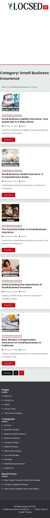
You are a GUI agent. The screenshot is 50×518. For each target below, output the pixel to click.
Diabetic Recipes (11, 446)
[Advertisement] (25, 38)
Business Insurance (12, 438)
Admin (23, 126)
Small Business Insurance (12, 115)
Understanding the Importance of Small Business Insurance (22, 286)
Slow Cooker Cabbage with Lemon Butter (21, 489)
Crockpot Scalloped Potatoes (16, 484)
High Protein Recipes (13, 451)
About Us (8, 396)
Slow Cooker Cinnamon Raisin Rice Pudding (22, 480)
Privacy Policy (10, 409)
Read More (8, 140)
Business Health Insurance (15, 434)
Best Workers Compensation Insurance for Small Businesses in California (21, 342)
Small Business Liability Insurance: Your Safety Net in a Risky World (25, 120)
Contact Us (9, 400)
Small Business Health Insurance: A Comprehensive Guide (22, 176)
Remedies (8, 459)
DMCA (7, 404)
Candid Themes (25, 512)
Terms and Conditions (13, 413)
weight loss (9, 468)
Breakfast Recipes (11, 429)
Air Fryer (7, 425)
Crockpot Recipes (11, 442)
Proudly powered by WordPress (16, 509)
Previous (7, 373)
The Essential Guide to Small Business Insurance (24, 231)
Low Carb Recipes (11, 455)
